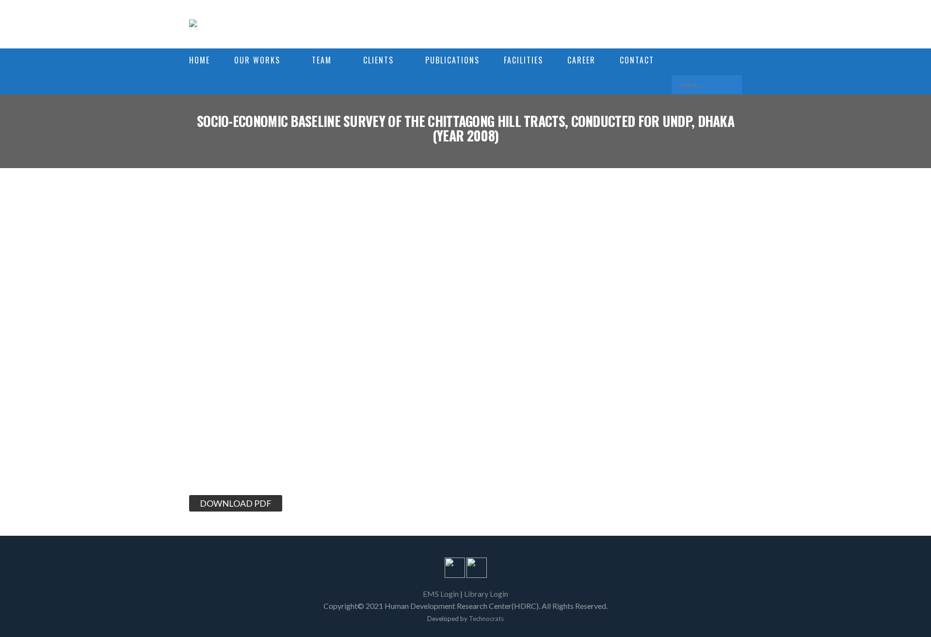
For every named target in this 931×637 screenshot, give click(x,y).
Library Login (486, 593)
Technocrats (486, 618)
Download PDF (236, 503)
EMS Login (441, 593)
